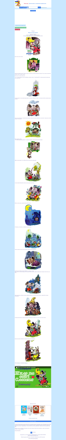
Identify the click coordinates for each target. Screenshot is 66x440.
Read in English (17, 29)
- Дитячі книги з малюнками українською (35, 3)
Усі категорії (33, 10)
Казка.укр (26, 35)
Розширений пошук (44, 7)
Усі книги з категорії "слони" (33, 418)
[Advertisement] (33, 17)
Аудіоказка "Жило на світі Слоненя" (20, 27)
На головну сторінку (33, 421)
